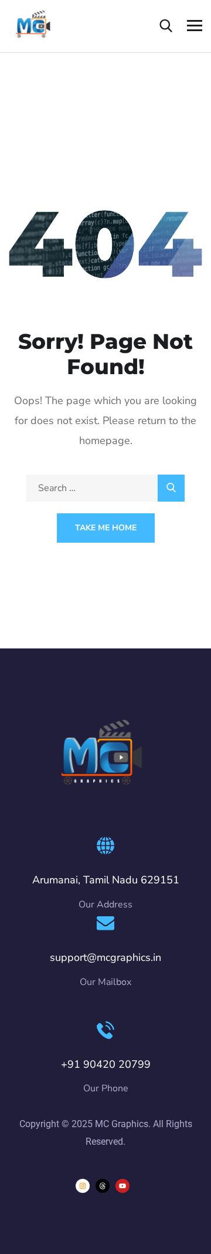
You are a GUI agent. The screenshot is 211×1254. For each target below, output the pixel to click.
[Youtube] (122, 1186)
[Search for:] (105, 488)
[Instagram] (83, 1186)
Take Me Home (106, 527)
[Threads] (103, 1186)
